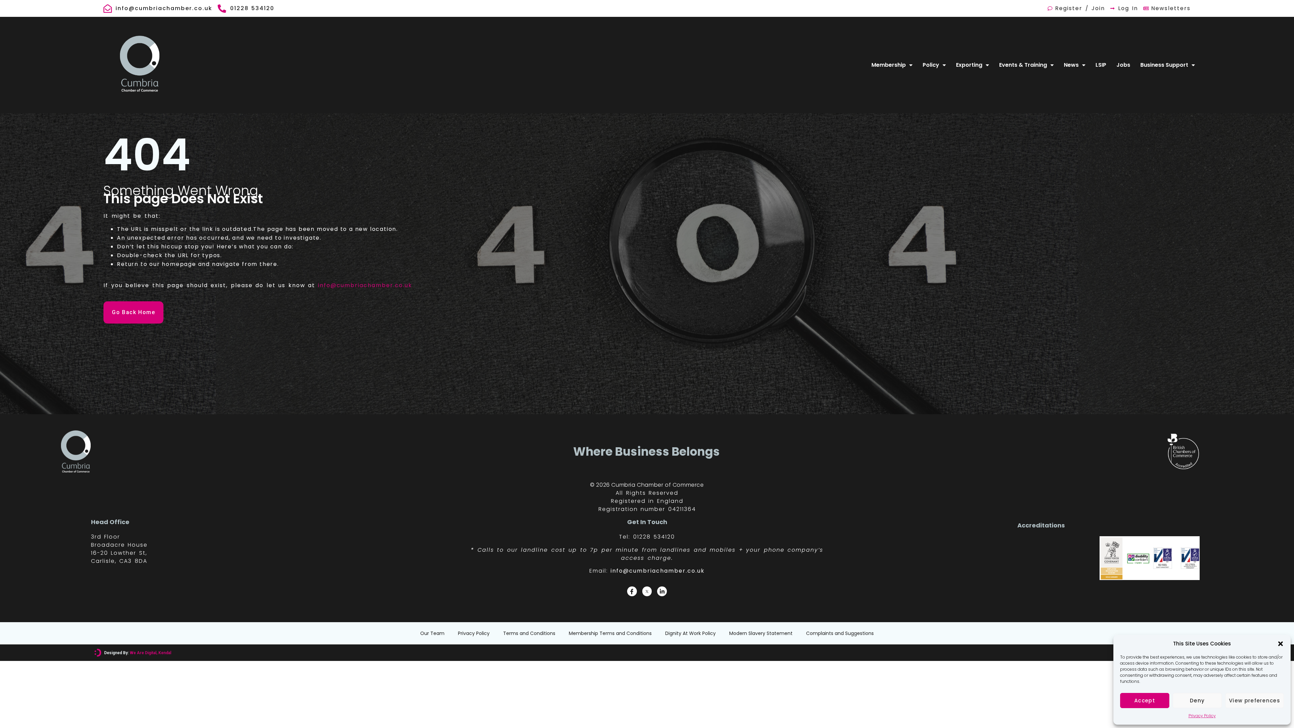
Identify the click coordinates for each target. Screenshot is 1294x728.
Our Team (432, 633)
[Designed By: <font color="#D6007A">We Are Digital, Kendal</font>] (98, 653)
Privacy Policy (1202, 716)
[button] (1280, 643)
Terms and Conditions (529, 633)
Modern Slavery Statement (761, 633)
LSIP (1101, 65)
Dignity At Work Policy (690, 633)
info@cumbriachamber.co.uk (365, 285)
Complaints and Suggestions (840, 633)
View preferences (1254, 700)
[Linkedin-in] (662, 591)
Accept (1144, 700)
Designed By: (137, 652)
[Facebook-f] (632, 591)
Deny (1197, 700)
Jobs (1123, 65)
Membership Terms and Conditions (610, 633)
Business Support (1164, 65)
